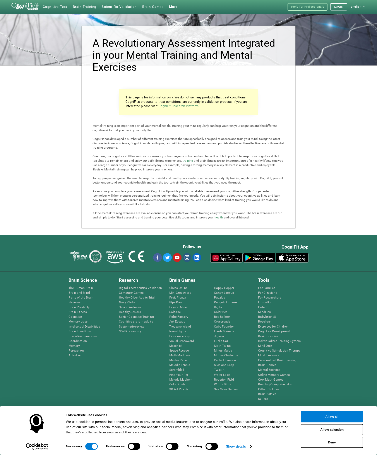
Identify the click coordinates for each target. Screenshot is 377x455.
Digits (218, 307)
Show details (236, 446)
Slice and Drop (224, 365)
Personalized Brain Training (277, 360)
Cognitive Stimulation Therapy (279, 350)
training (188, 160)
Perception (76, 350)
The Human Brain (81, 288)
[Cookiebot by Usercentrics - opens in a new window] (37, 446)
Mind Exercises (268, 355)
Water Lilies (222, 374)
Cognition (75, 316)
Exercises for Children (273, 326)
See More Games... (227, 389)
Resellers (264, 321)
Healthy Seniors (130, 312)
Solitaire (175, 312)
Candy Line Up (224, 292)
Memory (74, 345)
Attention (75, 355)
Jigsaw (219, 336)
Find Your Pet (178, 374)
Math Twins (222, 345)
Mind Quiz (265, 345)
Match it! (175, 345)
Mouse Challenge (226, 355)
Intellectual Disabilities (84, 326)
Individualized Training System (279, 341)
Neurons (75, 302)
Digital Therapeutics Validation (140, 288)
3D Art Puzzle (178, 389)
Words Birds (222, 384)
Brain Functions (80, 331)
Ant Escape (177, 321)
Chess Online (178, 288)
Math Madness (179, 355)
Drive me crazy (179, 336)
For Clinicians (267, 292)
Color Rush (177, 384)
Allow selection (332, 429)
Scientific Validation (119, 7)
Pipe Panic (176, 302)
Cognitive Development (274, 331)
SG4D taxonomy (130, 331)
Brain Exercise (268, 336)
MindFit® (264, 312)
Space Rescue (179, 350)
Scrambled (176, 369)
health (218, 217)
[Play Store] (259, 258)
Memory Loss (78, 321)
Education (265, 302)
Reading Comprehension (275, 384)
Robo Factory (178, 316)
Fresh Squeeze (224, 331)
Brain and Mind (79, 292)
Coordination (78, 341)
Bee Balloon (222, 316)
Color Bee (221, 312)
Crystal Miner (178, 307)
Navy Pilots (127, 302)
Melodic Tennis (179, 365)
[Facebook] (157, 257)
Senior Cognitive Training (136, 316)
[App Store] (292, 258)
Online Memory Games (274, 374)
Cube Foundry (224, 326)
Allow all (331, 417)
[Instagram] (186, 257)
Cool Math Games (270, 379)
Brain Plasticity (79, 307)
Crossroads (222, 321)
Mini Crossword (180, 292)
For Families (266, 288)
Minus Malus (223, 350)
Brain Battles (267, 394)
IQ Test (263, 398)
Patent (263, 307)
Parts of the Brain (81, 297)
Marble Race (178, 360)
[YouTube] (177, 257)
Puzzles (219, 297)
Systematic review (131, 326)
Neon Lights (177, 331)
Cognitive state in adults (136, 321)
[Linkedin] (196, 257)
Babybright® (267, 316)
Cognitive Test (55, 7)
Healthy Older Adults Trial (136, 297)
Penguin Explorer (226, 302)
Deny (332, 442)
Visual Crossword (181, 341)
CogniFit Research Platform (178, 106)
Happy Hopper (224, 288)
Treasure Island (180, 326)
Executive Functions (83, 336)
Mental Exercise (269, 369)
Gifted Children (268, 389)
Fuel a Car (221, 341)
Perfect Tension (225, 360)
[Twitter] (167, 257)
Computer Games (131, 292)
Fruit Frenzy (177, 297)
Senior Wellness (130, 307)
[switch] (134, 446)
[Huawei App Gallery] (226, 258)
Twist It (219, 369)
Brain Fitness (78, 312)
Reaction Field (224, 379)
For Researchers (269, 297)
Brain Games (267, 365)
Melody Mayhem (180, 379)
